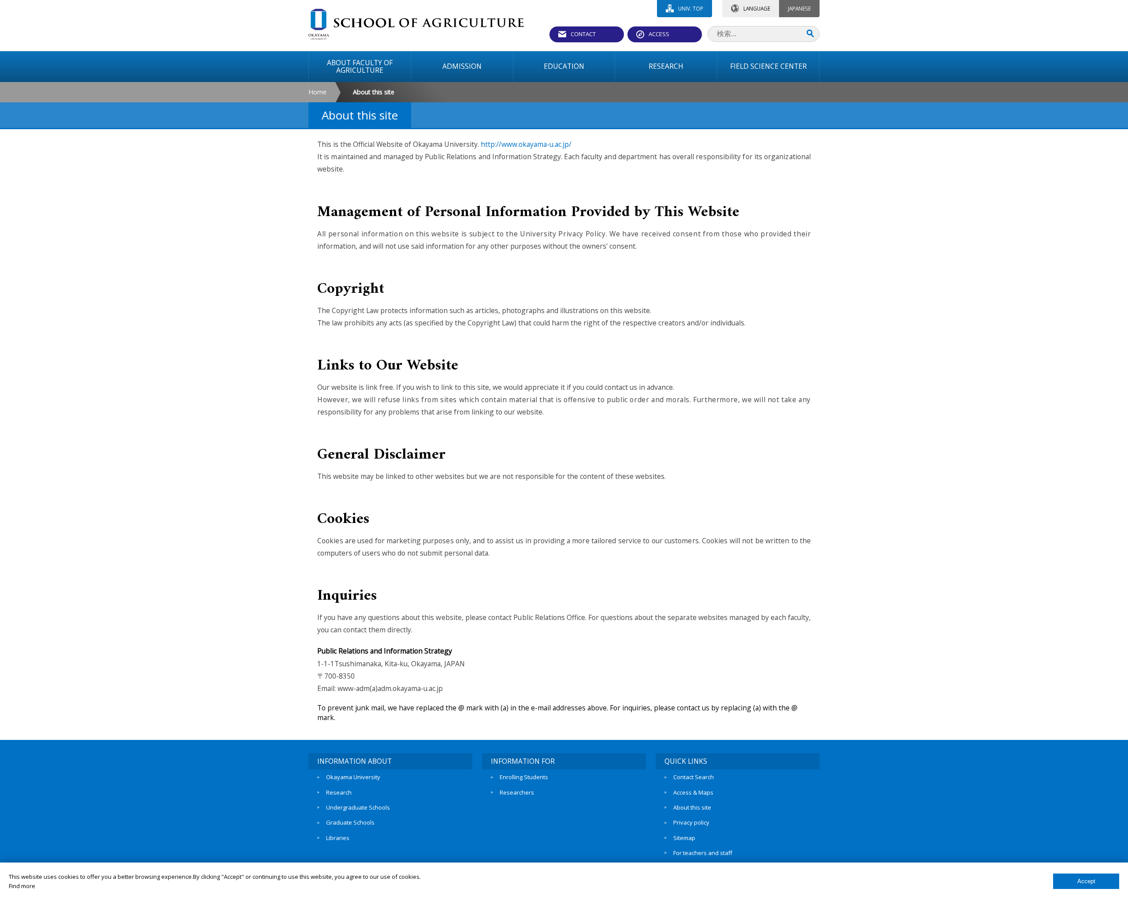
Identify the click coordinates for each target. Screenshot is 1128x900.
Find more (22, 886)
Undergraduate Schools (358, 807)
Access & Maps (693, 792)
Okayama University (353, 777)
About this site (692, 807)
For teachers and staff (702, 853)
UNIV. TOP (690, 8)
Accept (1086, 881)
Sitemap (684, 838)
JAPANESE (799, 8)
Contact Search (693, 777)
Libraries (337, 838)
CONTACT (583, 34)
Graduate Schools (350, 822)
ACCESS (659, 34)
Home (317, 92)
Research (339, 792)
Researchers (517, 792)
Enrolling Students (524, 777)
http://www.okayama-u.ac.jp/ (526, 144)
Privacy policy (691, 822)
